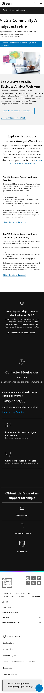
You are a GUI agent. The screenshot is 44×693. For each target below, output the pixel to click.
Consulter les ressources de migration (18, 110)
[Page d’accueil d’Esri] (7, 4)
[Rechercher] (34, 3)
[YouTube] (39, 583)
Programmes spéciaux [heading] (11, 622)
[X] (33, 578)
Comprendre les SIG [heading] (10, 612)
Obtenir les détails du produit (14, 222)
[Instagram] (33, 583)
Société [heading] (5, 617)
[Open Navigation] (41, 3)
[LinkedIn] (39, 578)
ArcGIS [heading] (5, 602)
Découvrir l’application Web (13, 118)
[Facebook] (28, 578)
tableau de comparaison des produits (25, 162)
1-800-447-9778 (13, 401)
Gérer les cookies (10, 674)
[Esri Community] (28, 583)
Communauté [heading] (7, 607)
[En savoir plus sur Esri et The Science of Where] (7, 583)
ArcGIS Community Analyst (15, 10)
